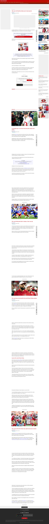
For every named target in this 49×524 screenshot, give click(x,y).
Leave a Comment (24, 202)
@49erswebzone (13, 132)
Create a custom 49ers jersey (20, 36)
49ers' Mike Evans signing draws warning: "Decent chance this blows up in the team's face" (43, 78)
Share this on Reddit (36, 39)
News (2, 2)
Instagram (25, 512)
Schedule (12, 2)
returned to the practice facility (23, 439)
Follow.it (25, 81)
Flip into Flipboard (36, 38)
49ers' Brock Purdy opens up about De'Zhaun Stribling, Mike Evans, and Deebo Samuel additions (43, 90)
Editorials (5, 2)
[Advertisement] (23, 181)
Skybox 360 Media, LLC (27, 509)
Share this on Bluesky (36, 36)
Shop (22, 2)
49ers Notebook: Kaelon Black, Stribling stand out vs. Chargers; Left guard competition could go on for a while (43, 94)
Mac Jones (15, 501)
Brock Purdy (16, 134)
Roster (14, 2)
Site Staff (13, 12)
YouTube (28, 512)
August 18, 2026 (27, 163)
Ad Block (19, 42)
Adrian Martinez (24, 500)
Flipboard (45, 0)
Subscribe (29, 80)
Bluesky (26, 512)
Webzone (3, 1)
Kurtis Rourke (16, 433)
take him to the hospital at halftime (24, 438)
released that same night (15, 439)
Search (48, 0)
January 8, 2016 (28, 35)
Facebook (22, 512)
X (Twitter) (21, 512)
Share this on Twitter (36, 31)
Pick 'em (20, 2)
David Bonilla (13, 222)
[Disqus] (24, 99)
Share (48, 2)
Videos (7, 2)
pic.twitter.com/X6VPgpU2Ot (23, 162)
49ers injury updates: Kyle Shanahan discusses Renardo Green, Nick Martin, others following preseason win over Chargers (43, 81)
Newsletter (17, 2)
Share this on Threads (36, 35)
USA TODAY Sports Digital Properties (25, 510)
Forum (9, 2)
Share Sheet (36, 41)
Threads (23, 512)
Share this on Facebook (36, 33)
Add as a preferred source (35, 13)
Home (1, 2)
